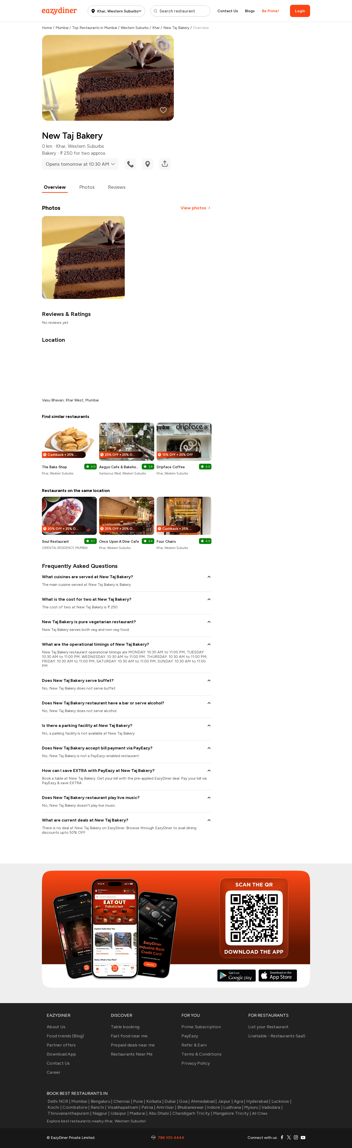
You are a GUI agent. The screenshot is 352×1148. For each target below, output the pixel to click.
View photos (193, 208)
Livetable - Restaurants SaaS (276, 1036)
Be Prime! (270, 11)
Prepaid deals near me (133, 1045)
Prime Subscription (201, 1026)
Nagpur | (101, 1113)
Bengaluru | (101, 1101)
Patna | (148, 1107)
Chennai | (123, 1101)
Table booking (125, 1026)
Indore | (214, 1107)
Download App (61, 1054)
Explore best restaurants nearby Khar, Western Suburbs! (96, 1121)
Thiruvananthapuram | (69, 1113)
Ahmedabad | (204, 1101)
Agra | (239, 1101)
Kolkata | (155, 1101)
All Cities (259, 1113)
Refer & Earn (194, 1045)
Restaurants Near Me (132, 1054)
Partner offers (61, 1045)
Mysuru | (252, 1107)
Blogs (250, 11)
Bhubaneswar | (191, 1107)
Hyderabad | (258, 1101)
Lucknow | (281, 1101)
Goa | (184, 1101)
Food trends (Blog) (65, 1036)
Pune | (139, 1101)
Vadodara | (272, 1107)
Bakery (49, 153)
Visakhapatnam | (124, 1107)
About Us (56, 1026)
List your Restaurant (268, 1026)
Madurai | (139, 1113)
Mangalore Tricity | (232, 1113)
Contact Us (227, 11)
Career (54, 1072)
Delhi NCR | (59, 1101)
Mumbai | (80, 1101)
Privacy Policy (196, 1063)
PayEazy (190, 1036)
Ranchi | (98, 1107)
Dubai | (171, 1101)
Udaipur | (120, 1113)
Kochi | (55, 1107)
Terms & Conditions (201, 1054)
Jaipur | (225, 1101)
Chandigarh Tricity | (192, 1113)
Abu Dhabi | (160, 1113)
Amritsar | (166, 1107)
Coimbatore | (76, 1107)
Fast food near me (129, 1036)
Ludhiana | (233, 1107)
